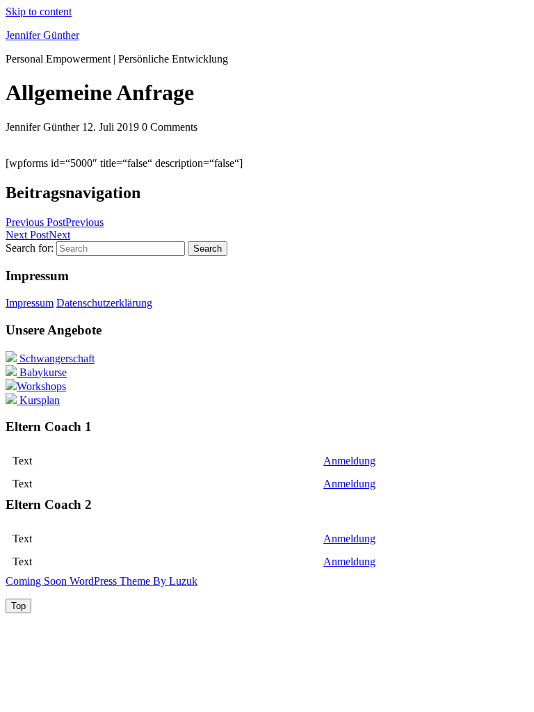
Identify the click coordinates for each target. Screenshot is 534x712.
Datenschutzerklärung (104, 303)
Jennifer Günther (42, 35)
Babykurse (42, 372)
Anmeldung (349, 461)
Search (207, 248)
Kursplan (38, 400)
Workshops (41, 386)
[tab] (18, 606)
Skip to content (39, 11)
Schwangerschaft (56, 358)
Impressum (30, 303)
